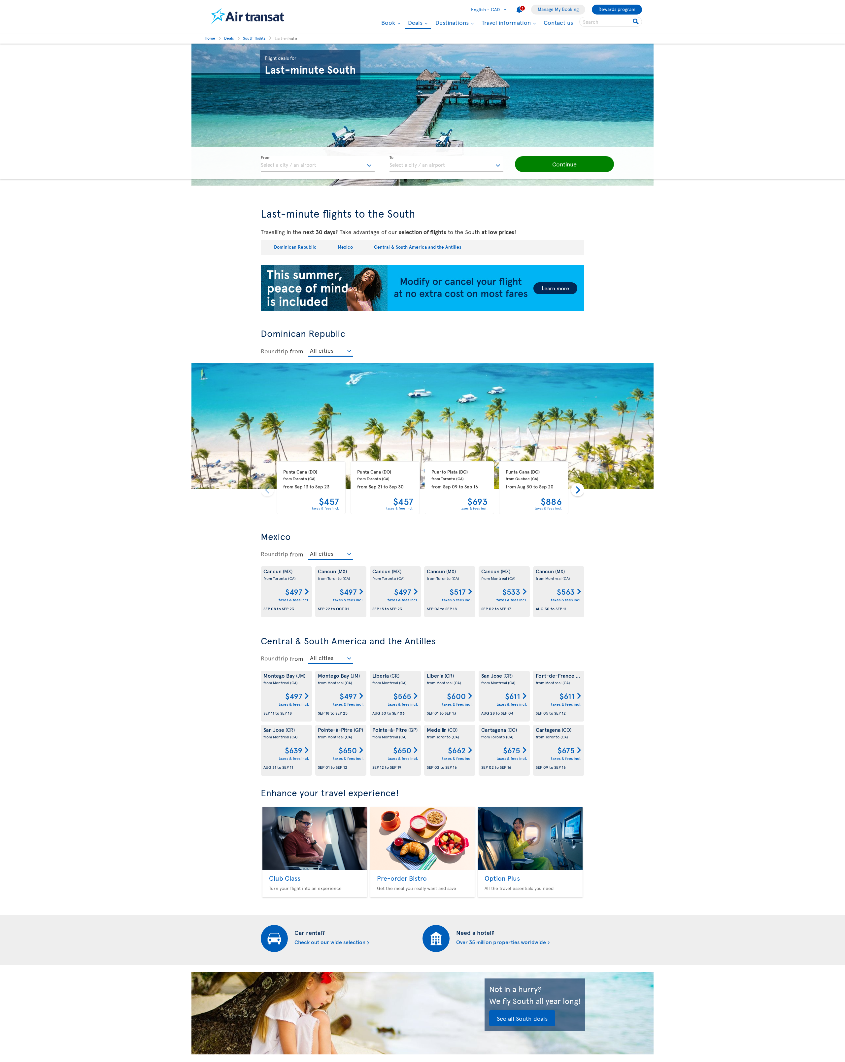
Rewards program (616, 9)
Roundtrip (274, 351)
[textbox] (318, 164)
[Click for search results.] (636, 22)
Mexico (345, 247)
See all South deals (522, 1018)
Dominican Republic (295, 247)
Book (387, 22)
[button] (564, 164)
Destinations (451, 22)
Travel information (505, 22)
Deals (414, 23)
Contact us (558, 22)
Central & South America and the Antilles (417, 247)
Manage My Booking (558, 9)
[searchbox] (610, 22)
